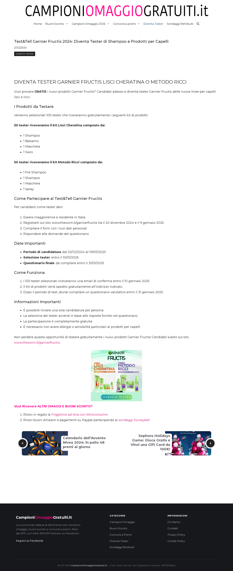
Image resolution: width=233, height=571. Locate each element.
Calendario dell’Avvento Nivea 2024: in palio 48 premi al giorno (84, 442)
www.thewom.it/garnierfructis (37, 342)
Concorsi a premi (124, 23)
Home (38, 23)
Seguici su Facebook (29, 540)
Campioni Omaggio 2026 (88, 23)
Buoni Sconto (54, 23)
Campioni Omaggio (122, 522)
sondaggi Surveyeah (134, 420)
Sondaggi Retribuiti (180, 23)
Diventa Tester (153, 23)
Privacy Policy (176, 534)
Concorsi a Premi (121, 534)
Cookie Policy (176, 541)
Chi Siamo (174, 522)
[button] (198, 24)
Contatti (173, 528)
